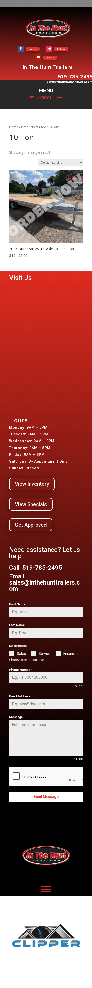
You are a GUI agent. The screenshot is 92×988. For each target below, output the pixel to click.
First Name (18, 604)
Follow (33, 49)
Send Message (46, 797)
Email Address (20, 696)
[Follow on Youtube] (38, 57)
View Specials (31, 504)
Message (16, 717)
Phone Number (21, 670)
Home (13, 127)
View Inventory (32, 484)
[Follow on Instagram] (49, 49)
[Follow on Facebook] (21, 49)
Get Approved (31, 525)
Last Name (17, 625)
